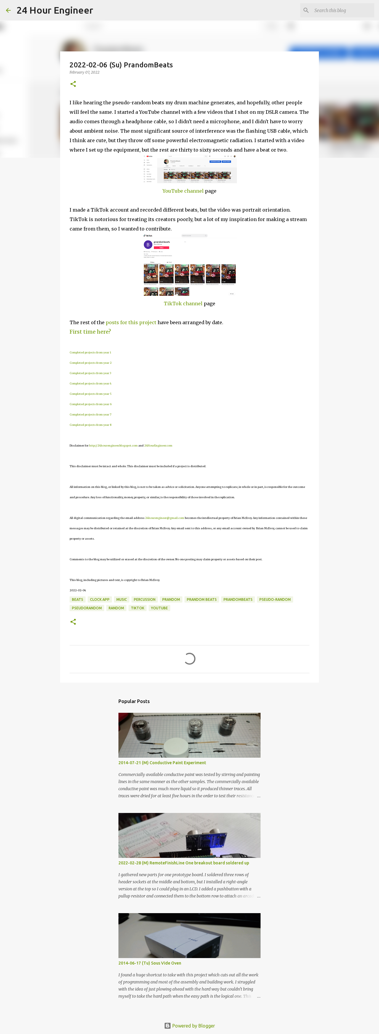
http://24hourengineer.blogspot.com (113, 445)
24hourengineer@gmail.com (164, 518)
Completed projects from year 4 (90, 383)
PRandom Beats (202, 599)
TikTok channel (183, 303)
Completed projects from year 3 (90, 373)
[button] (73, 84)
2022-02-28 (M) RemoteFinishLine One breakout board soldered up (183, 863)
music (121, 599)
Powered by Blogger (193, 1025)
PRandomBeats (238, 599)
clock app (100, 599)
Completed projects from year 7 (90, 414)
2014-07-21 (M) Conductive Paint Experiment (162, 762)
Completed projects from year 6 (91, 404)
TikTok (137, 608)
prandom (171, 599)
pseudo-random (275, 599)
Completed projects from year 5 (91, 393)
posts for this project (131, 322)
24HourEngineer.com (158, 445)
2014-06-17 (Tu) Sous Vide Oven (149, 963)
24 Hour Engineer (55, 10)
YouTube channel (183, 191)
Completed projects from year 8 (90, 424)
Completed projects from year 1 (90, 352)
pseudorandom (87, 608)
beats (77, 599)
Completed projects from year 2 (91, 362)
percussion (144, 599)
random (116, 608)
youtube (159, 608)
